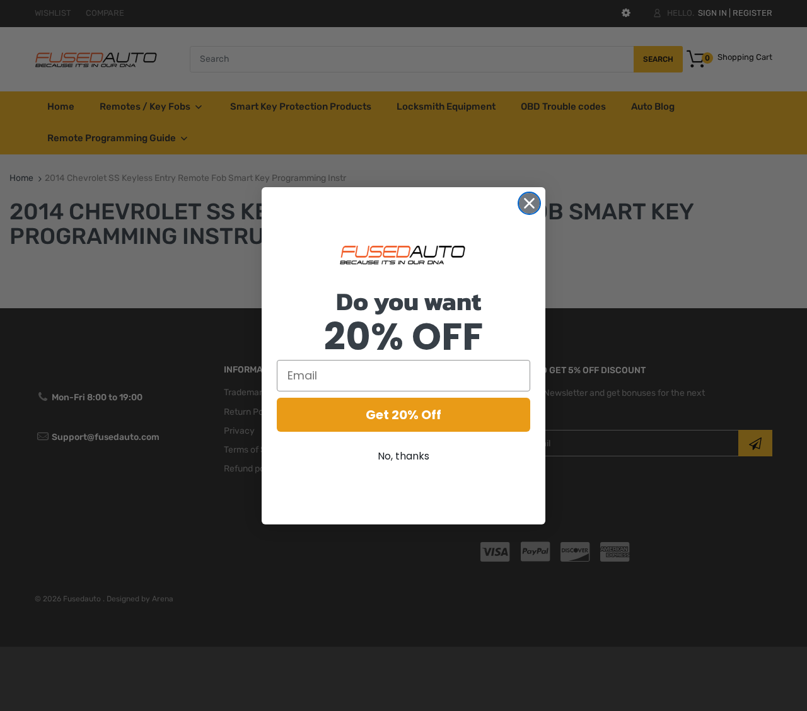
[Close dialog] (529, 203)
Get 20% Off (403, 415)
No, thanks (403, 456)
